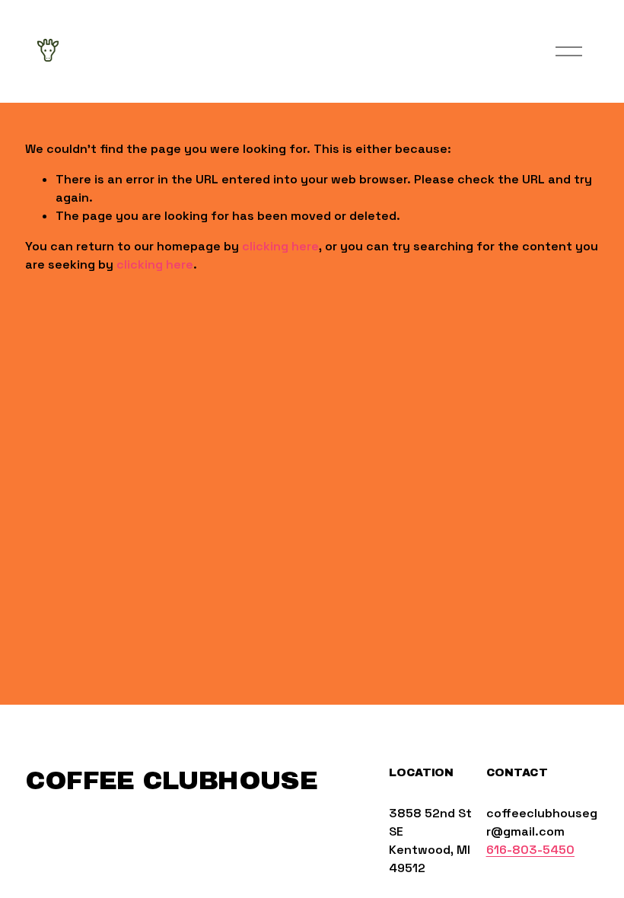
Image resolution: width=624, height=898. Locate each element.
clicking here (280, 246)
